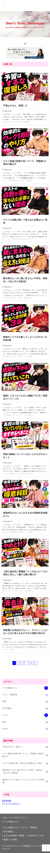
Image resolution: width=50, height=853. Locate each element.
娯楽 (4, 722)
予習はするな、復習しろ (12, 747)
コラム (5, 715)
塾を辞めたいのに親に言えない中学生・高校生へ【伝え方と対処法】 (22, 771)
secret (4, 729)
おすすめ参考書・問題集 (14, 835)
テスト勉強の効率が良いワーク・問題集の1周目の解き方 (23, 754)
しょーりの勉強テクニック (25, 5)
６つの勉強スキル (9, 688)
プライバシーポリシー (11, 803)
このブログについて (19, 817)
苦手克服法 (7, 708)
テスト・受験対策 (9, 694)
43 (31, 663)
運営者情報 (6, 801)
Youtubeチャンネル (36, 835)
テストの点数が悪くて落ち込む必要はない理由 (22, 763)
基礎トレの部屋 (10, 840)
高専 (4, 701)
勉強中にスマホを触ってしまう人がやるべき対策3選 (23, 781)
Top (5, 817)
